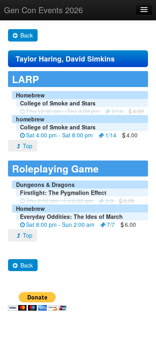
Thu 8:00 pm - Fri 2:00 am (59, 200)
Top (26, 146)
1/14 (110, 135)
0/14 (117, 111)
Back (26, 35)
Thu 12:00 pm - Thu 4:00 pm (62, 111)
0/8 (109, 200)
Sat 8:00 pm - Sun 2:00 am (60, 224)
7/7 (111, 224)
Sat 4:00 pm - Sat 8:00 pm (59, 135)
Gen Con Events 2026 (43, 10)
